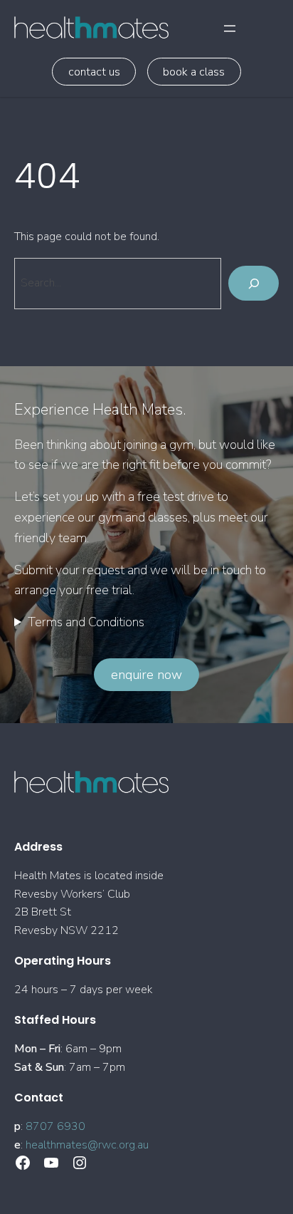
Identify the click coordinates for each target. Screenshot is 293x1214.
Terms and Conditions (86, 622)
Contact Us (94, 72)
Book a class (194, 72)
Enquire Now (146, 674)
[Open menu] (229, 28)
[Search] (253, 283)
